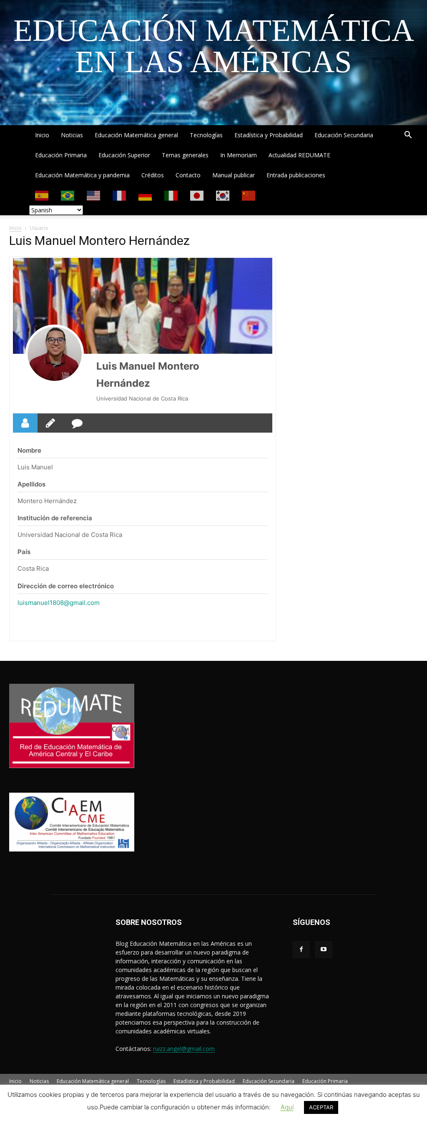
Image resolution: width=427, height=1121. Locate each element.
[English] (94, 195)
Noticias (72, 135)
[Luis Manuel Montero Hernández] (54, 354)
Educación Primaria (61, 155)
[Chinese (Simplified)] (249, 195)
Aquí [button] (287, 1107)
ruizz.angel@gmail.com (184, 1049)
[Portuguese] (68, 195)
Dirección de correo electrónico (66, 586)
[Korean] (223, 195)
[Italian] (171, 195)
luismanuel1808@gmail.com (59, 603)
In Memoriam (238, 155)
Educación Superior (124, 155)
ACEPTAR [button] (321, 1107)
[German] (145, 195)
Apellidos (31, 484)
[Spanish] (42, 195)
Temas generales (185, 155)
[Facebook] (301, 949)
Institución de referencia (55, 518)
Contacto (188, 175)
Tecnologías (206, 135)
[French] (120, 195)
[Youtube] (323, 949)
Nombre (29, 450)
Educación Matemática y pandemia (82, 175)
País (24, 552)
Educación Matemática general (136, 135)
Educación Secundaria (343, 135)
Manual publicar (233, 175)
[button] (408, 136)
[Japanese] (197, 195)
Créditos (152, 175)
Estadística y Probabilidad (268, 135)
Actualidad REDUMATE (299, 155)
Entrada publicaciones (295, 175)
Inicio (42, 135)
